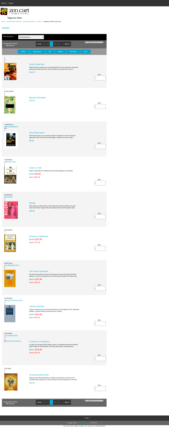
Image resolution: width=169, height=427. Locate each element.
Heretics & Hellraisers (38, 236)
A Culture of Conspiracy (39, 341)
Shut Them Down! (36, 133)
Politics (39, 21)
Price (85, 51)
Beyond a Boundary (37, 97)
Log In (11, 3)
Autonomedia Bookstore (83, 422)
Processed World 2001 (39, 375)
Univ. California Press (11, 335)
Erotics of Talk (35, 168)
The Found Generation (38, 271)
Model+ (23, 51)
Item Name (73, 51)
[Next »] (67, 44)
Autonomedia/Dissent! (11, 126)
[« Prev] (39, 44)
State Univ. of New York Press (13, 300)
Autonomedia (8, 196)
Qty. (50, 51)
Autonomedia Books (29, 21)
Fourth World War (36, 64)
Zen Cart (99, 422)
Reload (32, 203)
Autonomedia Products (14, 21)
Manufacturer (37, 51)
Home (3, 3)
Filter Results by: (8, 36)
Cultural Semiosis (36, 306)
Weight (60, 51)
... (61, 44)
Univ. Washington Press (11, 265)
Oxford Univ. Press (10, 161)
